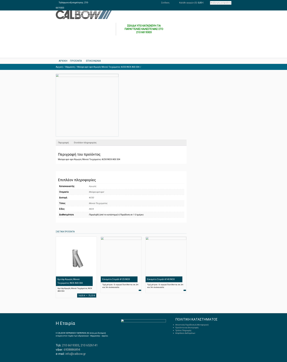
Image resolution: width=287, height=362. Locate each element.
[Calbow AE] (84, 14)
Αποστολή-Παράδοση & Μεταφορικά (192, 325)
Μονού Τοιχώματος (98, 203)
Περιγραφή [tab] (63, 142)
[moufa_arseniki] (87, 105)
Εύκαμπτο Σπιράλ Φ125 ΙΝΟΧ (116, 279)
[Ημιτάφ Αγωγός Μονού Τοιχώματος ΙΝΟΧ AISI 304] (76, 258)
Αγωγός (92, 186)
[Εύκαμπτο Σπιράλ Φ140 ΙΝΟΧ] (166, 258)
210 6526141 (89, 345)
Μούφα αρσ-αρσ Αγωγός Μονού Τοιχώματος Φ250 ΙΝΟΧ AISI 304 (108, 67)
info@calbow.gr (75, 354)
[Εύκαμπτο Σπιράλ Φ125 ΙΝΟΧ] (121, 258)
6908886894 (72, 349)
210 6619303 (70, 345)
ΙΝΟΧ (91, 209)
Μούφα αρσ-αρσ (96, 192)
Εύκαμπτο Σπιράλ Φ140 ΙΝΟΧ (161, 279)
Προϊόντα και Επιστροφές (187, 327)
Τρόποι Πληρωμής (183, 330)
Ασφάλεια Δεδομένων (185, 333)
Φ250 (91, 197)
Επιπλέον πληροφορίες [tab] (85, 142)
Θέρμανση (70, 67)
